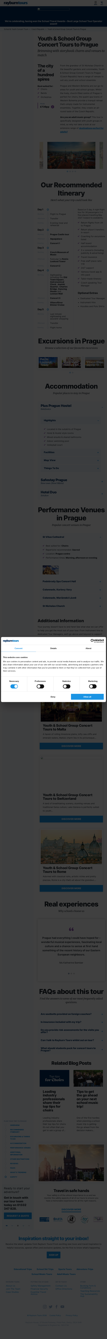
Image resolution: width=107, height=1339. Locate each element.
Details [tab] (53, 648)
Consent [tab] (18, 648)
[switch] (40, 686)
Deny (53, 697)
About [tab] (88, 648)
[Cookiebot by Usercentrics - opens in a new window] (92, 641)
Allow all (87, 697)
